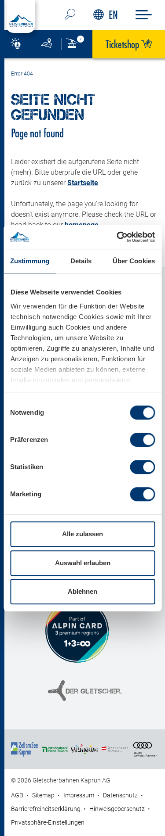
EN (113, 14)
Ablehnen (82, 591)
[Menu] (144, 14)
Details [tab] (81, 261)
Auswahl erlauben (82, 563)
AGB (17, 795)
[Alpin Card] (77, 631)
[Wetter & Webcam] (15, 44)
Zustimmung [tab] (29, 261)
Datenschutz (120, 795)
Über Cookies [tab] (134, 261)
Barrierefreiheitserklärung (46, 808)
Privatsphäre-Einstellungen (47, 822)
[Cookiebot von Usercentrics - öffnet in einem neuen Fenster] (117, 237)
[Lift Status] (77, 44)
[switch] (142, 440)
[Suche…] (70, 15)
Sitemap (43, 795)
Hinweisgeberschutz (117, 808)
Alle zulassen (82, 534)
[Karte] (46, 44)
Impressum (78, 795)
